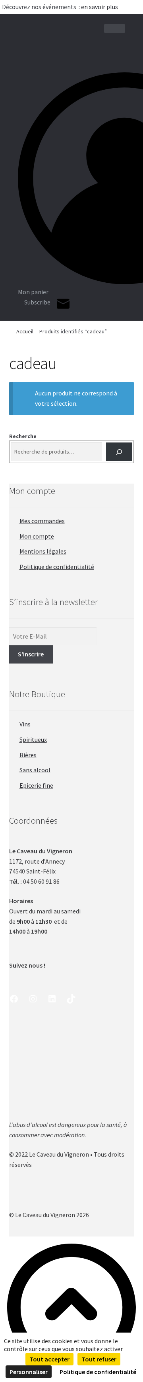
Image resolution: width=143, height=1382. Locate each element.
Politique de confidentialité (56, 567)
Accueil (24, 331)
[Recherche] (119, 451)
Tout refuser (98, 1359)
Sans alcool (34, 770)
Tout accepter (49, 1359)
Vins (25, 724)
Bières (28, 755)
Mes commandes (42, 521)
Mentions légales (42, 551)
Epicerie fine (36, 785)
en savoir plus (100, 7)
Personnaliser (29, 1372)
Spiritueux (33, 739)
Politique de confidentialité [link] (98, 1372)
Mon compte (36, 536)
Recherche (23, 436)
